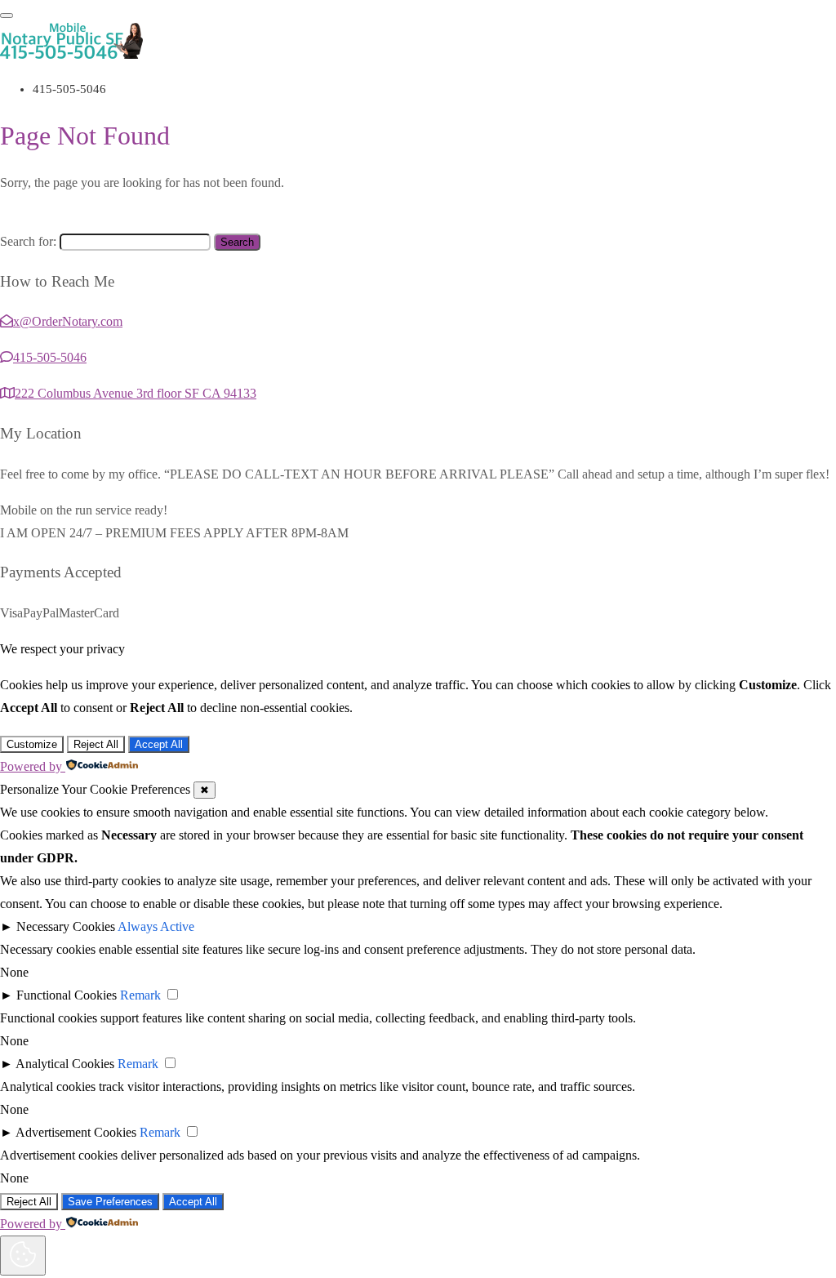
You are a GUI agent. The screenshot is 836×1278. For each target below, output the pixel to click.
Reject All (95, 744)
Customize (32, 744)
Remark (140, 995)
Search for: (28, 241)
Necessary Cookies (65, 926)
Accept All (159, 744)
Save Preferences (110, 1202)
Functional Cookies (66, 995)
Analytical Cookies (65, 1064)
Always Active (156, 926)
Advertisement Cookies (76, 1132)
